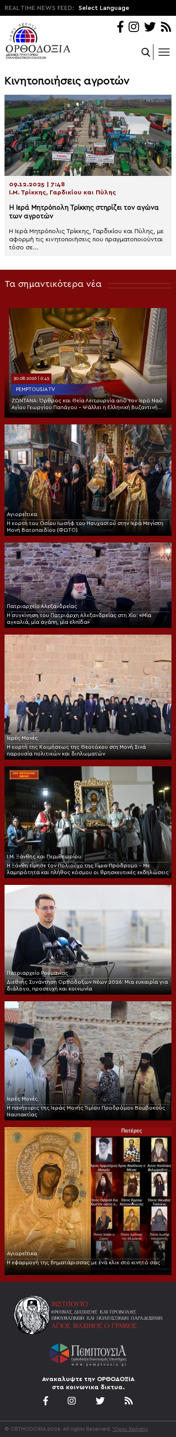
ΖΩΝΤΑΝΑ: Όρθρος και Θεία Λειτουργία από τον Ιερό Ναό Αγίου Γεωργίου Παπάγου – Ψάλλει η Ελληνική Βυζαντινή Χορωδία (87, 404)
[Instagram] (134, 27)
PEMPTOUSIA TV (35, 389)
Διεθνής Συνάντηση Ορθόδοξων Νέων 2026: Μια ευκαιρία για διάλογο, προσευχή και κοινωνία (87, 985)
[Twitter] (150, 27)
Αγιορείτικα (22, 514)
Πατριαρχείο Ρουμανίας (37, 973)
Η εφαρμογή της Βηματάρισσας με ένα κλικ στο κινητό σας (83, 1262)
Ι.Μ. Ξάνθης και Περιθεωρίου (44, 856)
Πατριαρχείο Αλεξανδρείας (42, 606)
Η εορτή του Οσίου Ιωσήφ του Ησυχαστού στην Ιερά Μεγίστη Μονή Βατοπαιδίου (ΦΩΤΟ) (85, 526)
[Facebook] (120, 27)
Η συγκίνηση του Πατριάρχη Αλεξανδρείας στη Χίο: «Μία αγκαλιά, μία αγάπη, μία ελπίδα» (79, 619)
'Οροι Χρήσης (130, 1429)
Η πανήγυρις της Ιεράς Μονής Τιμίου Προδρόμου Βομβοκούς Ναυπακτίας (86, 1111)
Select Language (104, 8)
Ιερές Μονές (22, 738)
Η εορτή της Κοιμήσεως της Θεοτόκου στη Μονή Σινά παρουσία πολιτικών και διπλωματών (76, 750)
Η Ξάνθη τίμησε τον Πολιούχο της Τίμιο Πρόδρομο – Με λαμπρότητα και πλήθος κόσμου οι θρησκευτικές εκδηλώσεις (88, 869)
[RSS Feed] (166, 27)
